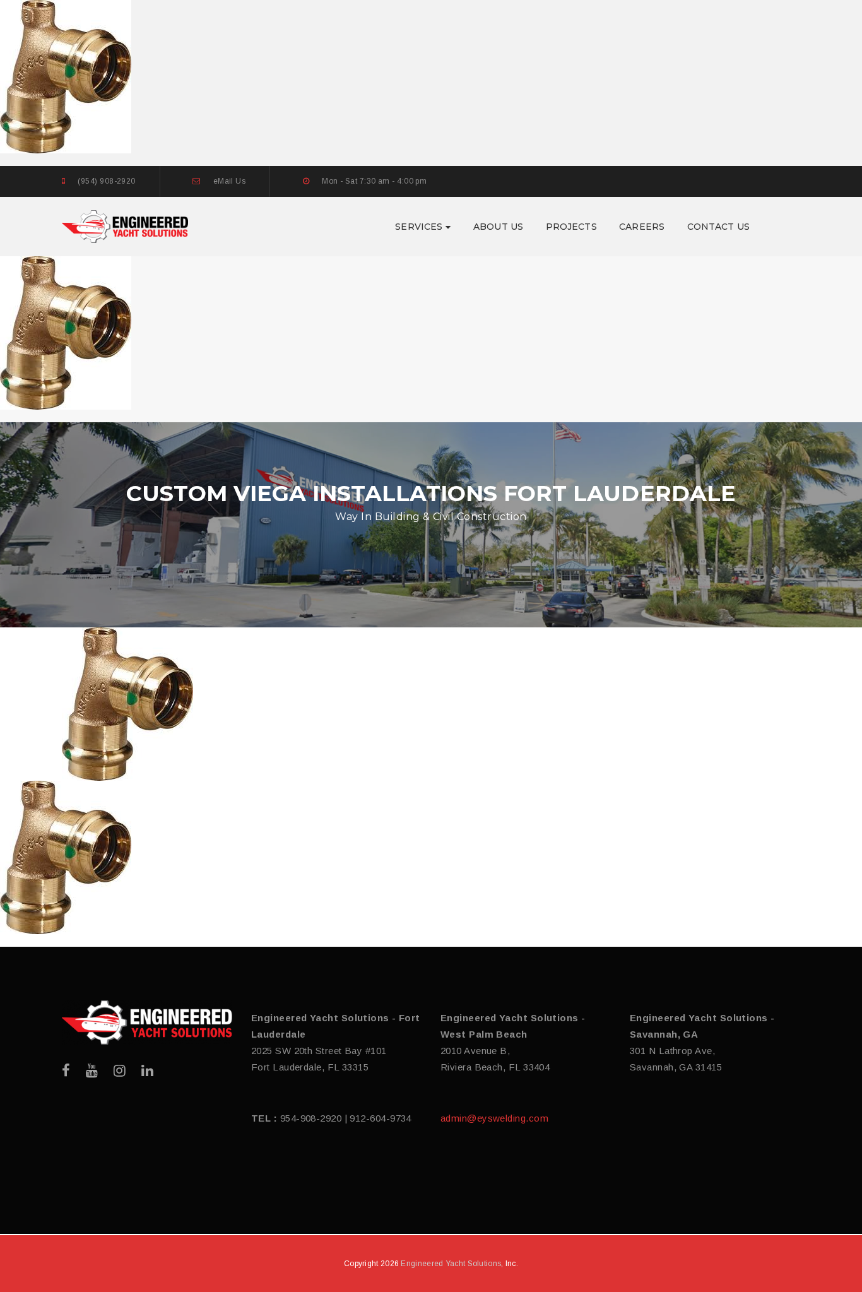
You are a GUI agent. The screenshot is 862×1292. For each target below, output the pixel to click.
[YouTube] (92, 1071)
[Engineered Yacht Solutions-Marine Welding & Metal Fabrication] (125, 225)
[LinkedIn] (147, 1071)
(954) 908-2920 (106, 181)
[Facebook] (66, 1071)
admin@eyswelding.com (494, 1118)
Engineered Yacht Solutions (451, 1263)
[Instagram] (120, 1071)
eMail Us (229, 181)
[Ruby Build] (147, 1022)
